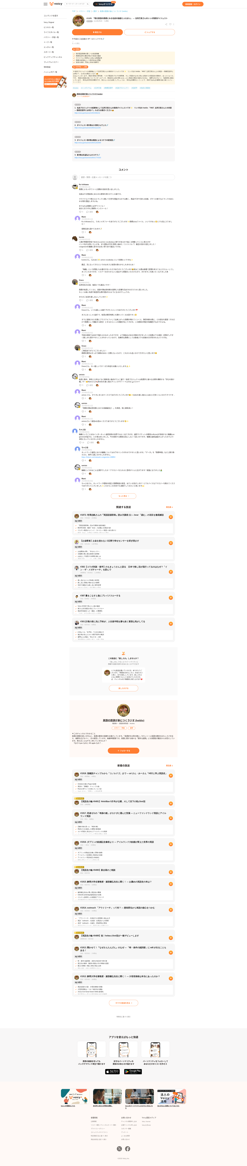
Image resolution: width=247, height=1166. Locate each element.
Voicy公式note (146, 1125)
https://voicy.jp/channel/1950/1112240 (88, 128)
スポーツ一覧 (49, 52)
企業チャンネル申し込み (129, 1125)
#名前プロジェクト (122, 88)
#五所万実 (97, 88)
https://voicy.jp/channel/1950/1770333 (88, 158)
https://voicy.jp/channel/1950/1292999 (88, 143)
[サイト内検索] (87, 4)
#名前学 (134, 88)
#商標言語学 (108, 88)
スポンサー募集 (126, 1128)
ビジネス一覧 (49, 27)
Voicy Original (49, 22)
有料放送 (47, 67)
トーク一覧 (48, 42)
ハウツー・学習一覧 (51, 37)
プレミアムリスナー (51, 62)
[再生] (171, 517)
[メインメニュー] (45, 4)
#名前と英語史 (145, 88)
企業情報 (93, 1121)
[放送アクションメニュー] (173, 24)
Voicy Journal (146, 1121)
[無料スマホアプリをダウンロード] (55, 82)
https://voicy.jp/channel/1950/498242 (87, 113)
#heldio (75, 88)
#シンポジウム (86, 88)
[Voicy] (56, 4)
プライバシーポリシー (98, 1128)
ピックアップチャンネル (53, 57)
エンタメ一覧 (49, 47)
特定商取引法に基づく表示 (99, 1136)
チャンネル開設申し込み (129, 1121)
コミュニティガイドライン (99, 1132)
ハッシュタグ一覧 (50, 72)
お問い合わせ (125, 1139)
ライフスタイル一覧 (51, 32)
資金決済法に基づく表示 (98, 1139)
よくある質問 (125, 1136)
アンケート (124, 1132)
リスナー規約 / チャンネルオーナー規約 (103, 1125)
